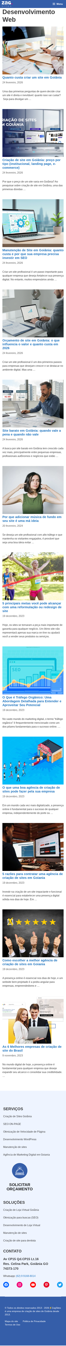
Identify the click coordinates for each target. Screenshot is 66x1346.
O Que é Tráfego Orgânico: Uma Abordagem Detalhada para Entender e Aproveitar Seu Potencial (31, 701)
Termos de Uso (12, 1324)
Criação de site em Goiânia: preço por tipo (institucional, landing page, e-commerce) (31, 163)
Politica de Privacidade (34, 1321)
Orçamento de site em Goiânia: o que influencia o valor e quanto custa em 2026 (31, 344)
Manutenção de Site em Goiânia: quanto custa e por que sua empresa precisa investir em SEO (33, 254)
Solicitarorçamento (20, 1186)
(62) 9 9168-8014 (26, 1276)
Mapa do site (11, 1321)
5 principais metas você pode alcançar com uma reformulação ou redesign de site (32, 607)
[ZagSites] (7, 4)
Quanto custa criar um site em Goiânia (32, 77)
